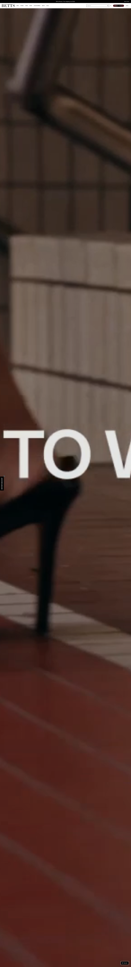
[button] (110, 6)
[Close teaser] (4, 476)
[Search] (108, 5)
